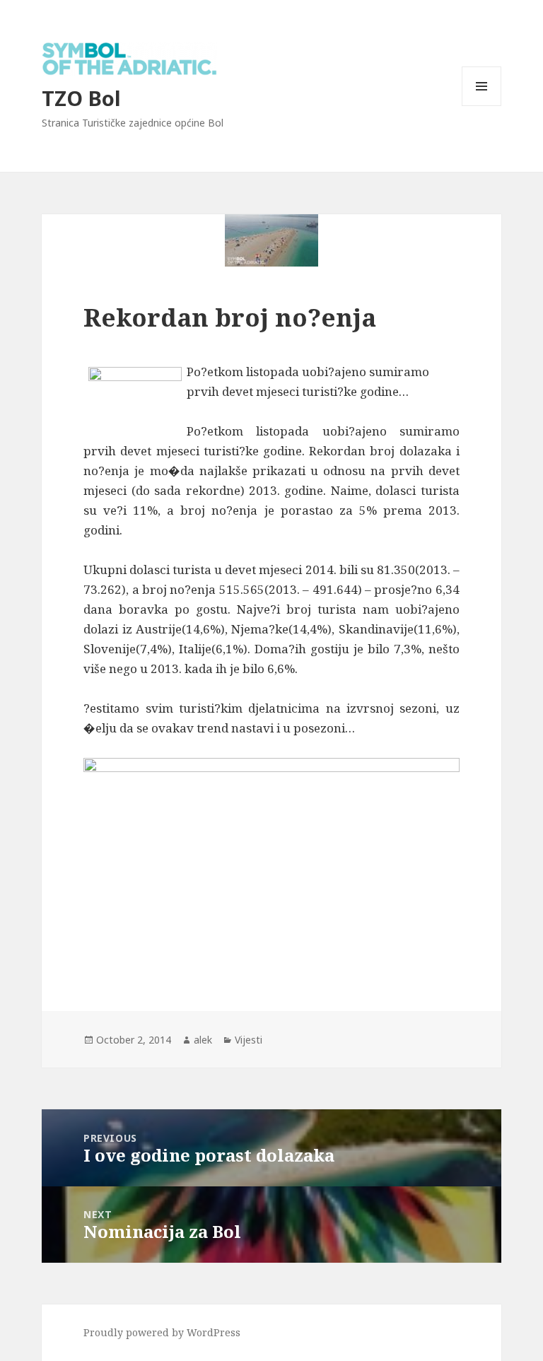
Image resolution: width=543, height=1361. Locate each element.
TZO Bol (81, 98)
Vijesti (248, 1039)
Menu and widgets (481, 105)
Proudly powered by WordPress (161, 1332)
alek (203, 1039)
